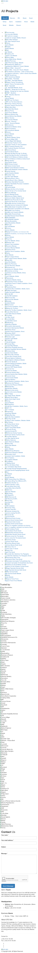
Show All (5, 18)
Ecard (31, 18)
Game (11, 22)
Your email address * (7, 840)
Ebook (24, 18)
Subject (3, 847)
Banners (12, 18)
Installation (18, 22)
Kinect (26, 22)
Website (11, 25)
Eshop (4, 22)
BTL (19, 18)
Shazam (18, 25)
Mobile (32, 22)
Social (4, 25)
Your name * (4, 835)
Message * (4, 853)
